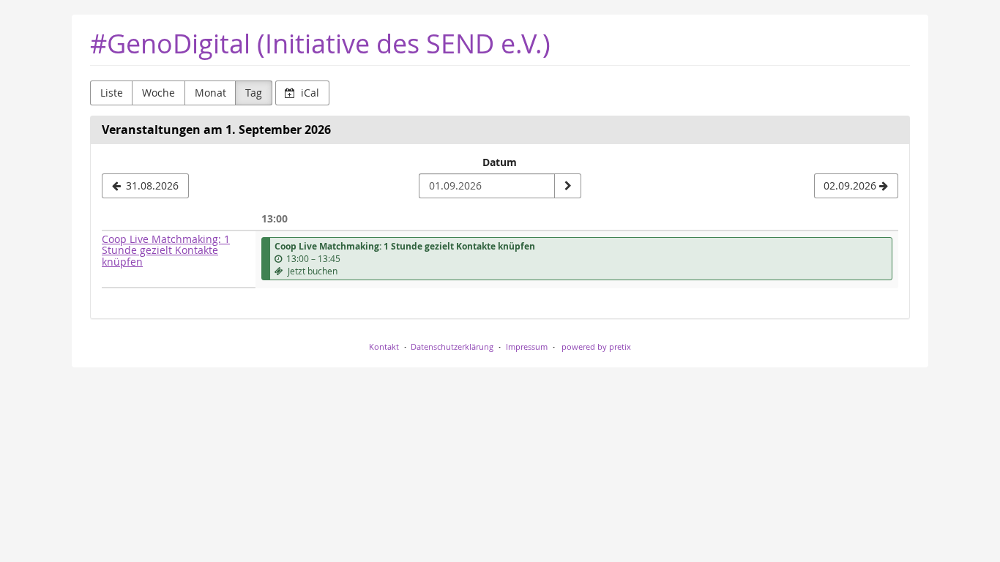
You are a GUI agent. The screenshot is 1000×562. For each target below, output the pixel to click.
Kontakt (384, 346)
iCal (308, 93)
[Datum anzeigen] (567, 185)
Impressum (527, 346)
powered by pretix (596, 346)
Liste (111, 93)
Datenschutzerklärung (452, 346)
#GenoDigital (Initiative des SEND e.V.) (320, 43)
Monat (210, 93)
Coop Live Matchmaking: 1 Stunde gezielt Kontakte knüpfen (166, 250)
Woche (158, 93)
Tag (253, 93)
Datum (499, 162)
